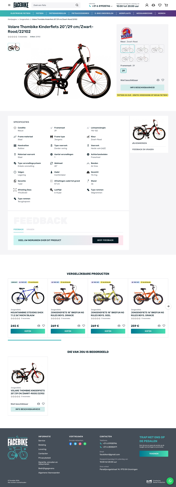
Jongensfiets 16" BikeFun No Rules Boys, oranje (147, 314)
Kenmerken (141, 143)
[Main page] (21, 5)
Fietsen (39, 13)
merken (161, 13)
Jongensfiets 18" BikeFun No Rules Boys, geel (107, 314)
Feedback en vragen (143, 149)
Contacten (43, 454)
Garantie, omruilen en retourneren (48, 463)
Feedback (19, 230)
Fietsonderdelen (57, 13)
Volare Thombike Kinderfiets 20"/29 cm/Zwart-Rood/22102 (28, 392)
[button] (168, 306)
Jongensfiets (24, 19)
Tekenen (153, 454)
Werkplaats (125, 13)
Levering (42, 449)
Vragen (30, 230)
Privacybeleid (44, 458)
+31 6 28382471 (110, 447)
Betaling (42, 445)
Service (41, 441)
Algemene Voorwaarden (49, 473)
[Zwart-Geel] (157, 48)
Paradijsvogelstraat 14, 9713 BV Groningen (119, 469)
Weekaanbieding (144, 13)
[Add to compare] (158, 80)
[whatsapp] (84, 443)
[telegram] (75, 443)
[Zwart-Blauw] (127, 58)
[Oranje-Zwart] (142, 58)
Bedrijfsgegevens (46, 468)
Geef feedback (105, 240)
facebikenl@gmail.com (110, 454)
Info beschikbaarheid (142, 87)
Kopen (28, 331)
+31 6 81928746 (101, 6)
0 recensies (22, 36)
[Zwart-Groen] (142, 48)
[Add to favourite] (162, 80)
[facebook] (70, 443)
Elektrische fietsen (20, 13)
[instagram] (80, 443)
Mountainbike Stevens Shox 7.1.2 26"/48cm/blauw (27, 314)
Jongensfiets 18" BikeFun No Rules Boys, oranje (67, 314)
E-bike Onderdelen (104, 13)
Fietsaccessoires (80, 13)
